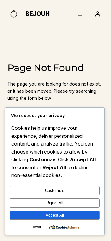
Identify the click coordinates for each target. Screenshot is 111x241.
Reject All (54, 203)
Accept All (55, 215)
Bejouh (37, 14)
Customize (54, 190)
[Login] (97, 14)
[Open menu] (80, 14)
